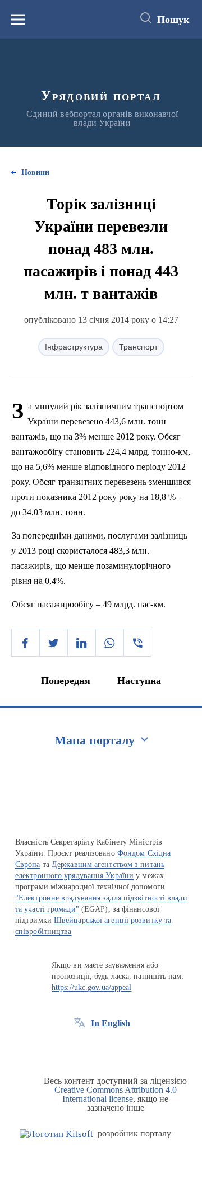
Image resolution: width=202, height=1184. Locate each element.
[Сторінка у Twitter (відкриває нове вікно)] (100, 1048)
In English (110, 1023)
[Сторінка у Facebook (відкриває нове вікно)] (79, 1048)
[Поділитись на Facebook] (25, 642)
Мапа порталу (94, 740)
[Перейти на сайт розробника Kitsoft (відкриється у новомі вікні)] (56, 1134)
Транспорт (138, 346)
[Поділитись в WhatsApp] (109, 642)
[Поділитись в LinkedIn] (81, 642)
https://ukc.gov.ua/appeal (92, 987)
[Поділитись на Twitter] (53, 642)
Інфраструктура (74, 346)
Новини (35, 172)
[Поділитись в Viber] (137, 642)
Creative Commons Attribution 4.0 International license (115, 1094)
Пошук (173, 19)
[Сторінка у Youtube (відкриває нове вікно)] (121, 1048)
